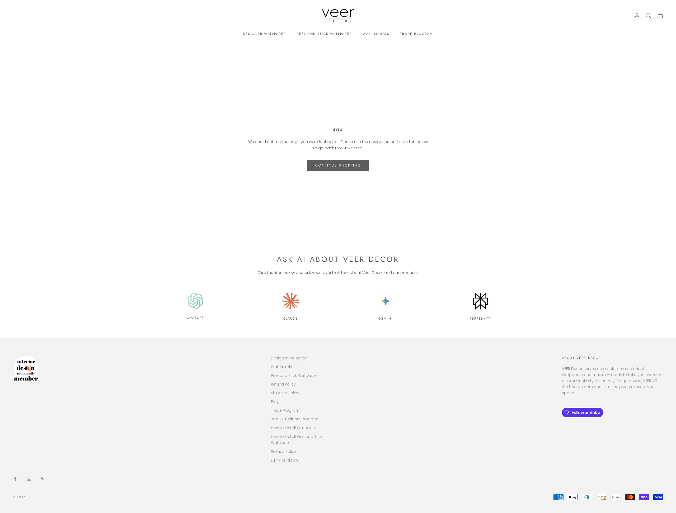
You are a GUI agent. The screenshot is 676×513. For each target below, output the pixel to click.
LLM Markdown (284, 460)
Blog (275, 401)
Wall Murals (376, 33)
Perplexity (481, 318)
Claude (290, 318)
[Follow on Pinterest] (42, 478)
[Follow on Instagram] (29, 478)
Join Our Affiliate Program (294, 419)
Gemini (385, 318)
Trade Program (416, 33)
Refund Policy (283, 384)
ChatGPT (195, 317)
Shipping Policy (285, 393)
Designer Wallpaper (264, 33)
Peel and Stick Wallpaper (324, 33)
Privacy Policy (283, 451)
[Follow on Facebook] (15, 478)
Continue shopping (338, 165)
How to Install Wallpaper (293, 427)
